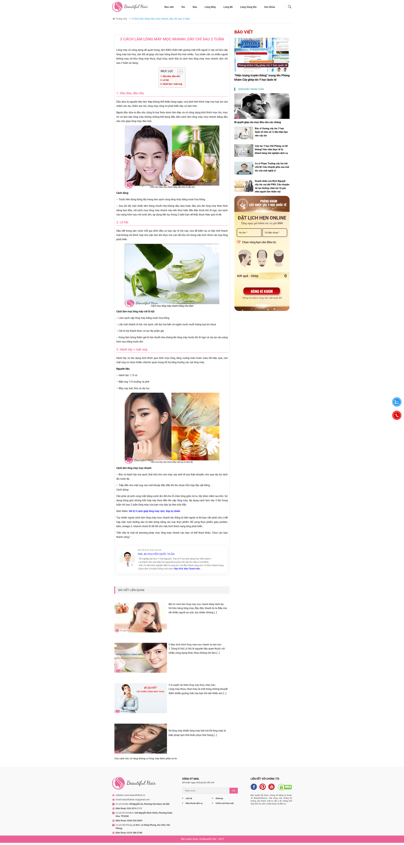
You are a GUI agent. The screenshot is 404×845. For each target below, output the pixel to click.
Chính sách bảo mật (225, 803)
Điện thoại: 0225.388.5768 (129, 832)
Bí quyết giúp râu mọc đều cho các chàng (257, 122)
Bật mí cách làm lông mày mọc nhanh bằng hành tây (196, 604)
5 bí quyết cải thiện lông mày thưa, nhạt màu (192, 685)
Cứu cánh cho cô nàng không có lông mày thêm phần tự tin (145, 758)
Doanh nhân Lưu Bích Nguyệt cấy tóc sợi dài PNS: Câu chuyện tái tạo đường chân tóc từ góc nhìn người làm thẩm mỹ (272, 186)
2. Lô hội (164, 80)
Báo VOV (178, 568)
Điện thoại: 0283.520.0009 (129, 820)
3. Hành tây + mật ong (171, 84)
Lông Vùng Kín (248, 7)
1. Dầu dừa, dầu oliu (170, 76)
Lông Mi (228, 7)
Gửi (233, 790)
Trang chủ (121, 18)
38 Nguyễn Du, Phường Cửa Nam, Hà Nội (149, 804)
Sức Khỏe (269, 7)
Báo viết (169, 7)
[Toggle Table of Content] (178, 71)
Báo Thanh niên (192, 568)
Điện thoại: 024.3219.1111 (129, 808)
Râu (195, 7)
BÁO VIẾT (243, 32)
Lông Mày (210, 7)
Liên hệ (189, 798)
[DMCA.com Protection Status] (285, 787)
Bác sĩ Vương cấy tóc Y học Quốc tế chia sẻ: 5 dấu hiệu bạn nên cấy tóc (271, 132)
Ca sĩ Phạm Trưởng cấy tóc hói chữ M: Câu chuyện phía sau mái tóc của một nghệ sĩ (272, 167)
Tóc (183, 7)
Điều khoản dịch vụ (194, 803)
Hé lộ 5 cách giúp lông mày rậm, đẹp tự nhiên (154, 511)
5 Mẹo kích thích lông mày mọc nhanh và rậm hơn (195, 644)
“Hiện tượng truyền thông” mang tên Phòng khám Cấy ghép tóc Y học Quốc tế (262, 77)
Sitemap (219, 798)
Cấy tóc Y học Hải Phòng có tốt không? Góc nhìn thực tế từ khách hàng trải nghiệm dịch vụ (271, 150)
